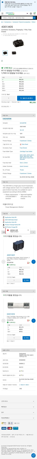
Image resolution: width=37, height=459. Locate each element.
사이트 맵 (12, 436)
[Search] (34, 17)
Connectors (7, 22)
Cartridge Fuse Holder (26, 151)
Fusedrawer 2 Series (25, 140)
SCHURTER (23, 123)
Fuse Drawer (23, 148)
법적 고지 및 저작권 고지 (18, 434)
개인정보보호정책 (5, 434)
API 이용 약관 (4, 436)
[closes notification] (35, 2)
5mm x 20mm (24, 162)
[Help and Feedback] (33, 455)
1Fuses (22, 170)
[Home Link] (13, 13)
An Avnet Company (6, 445)
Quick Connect (24, 166)
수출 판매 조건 (29, 434)
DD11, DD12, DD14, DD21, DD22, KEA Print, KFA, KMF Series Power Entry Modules (27, 157)
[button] (2, 13)
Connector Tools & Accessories (21, 22)
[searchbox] (17, 17)
